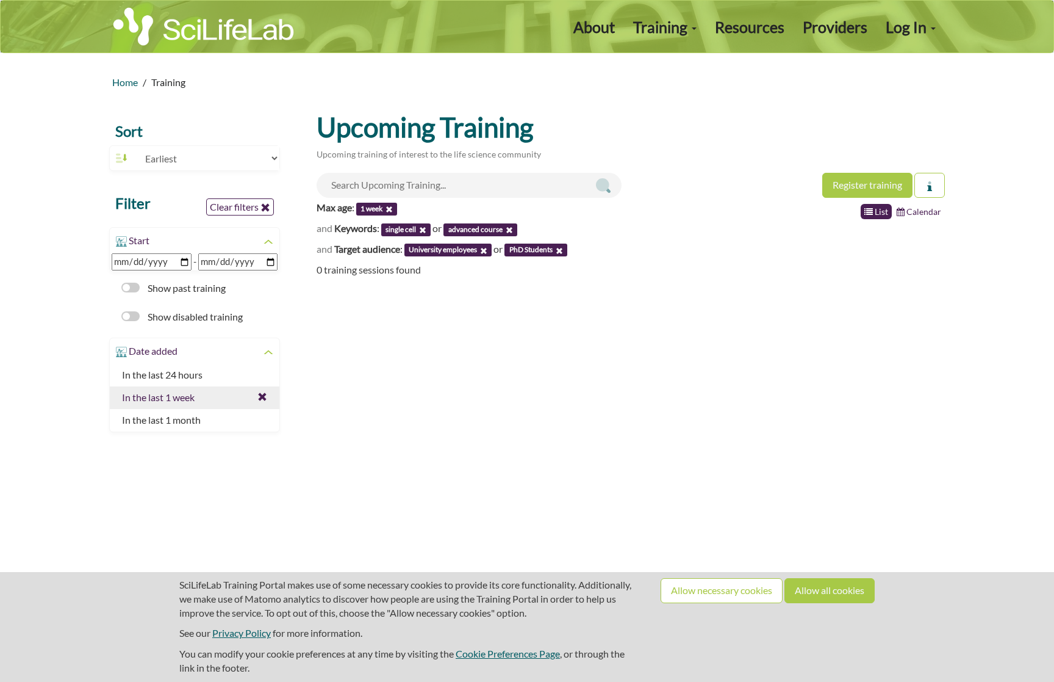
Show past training (186, 288)
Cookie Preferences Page (508, 653)
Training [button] (661, 27)
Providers (835, 27)
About (594, 27)
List (880, 211)
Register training (867, 184)
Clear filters (235, 206)
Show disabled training (194, 316)
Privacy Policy (241, 633)
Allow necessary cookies (721, 590)
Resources (749, 27)
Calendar (923, 211)
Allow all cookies (829, 590)
